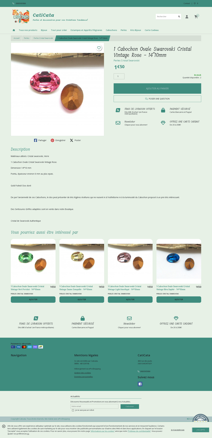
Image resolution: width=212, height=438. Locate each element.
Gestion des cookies (82, 373)
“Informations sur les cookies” (102, 431)
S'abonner (130, 406)
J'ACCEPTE (201, 430)
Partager (42, 140)
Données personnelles (83, 376)
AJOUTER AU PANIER (157, 88)
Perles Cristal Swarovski (43, 38)
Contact (187, 3)
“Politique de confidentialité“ (139, 431)
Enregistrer (60, 140)
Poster (77, 140)
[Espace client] (186, 16)
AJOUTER (33, 299)
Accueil (16, 38)
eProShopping (64, 419)
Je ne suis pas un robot (84, 410)
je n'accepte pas (177, 430)
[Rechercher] (179, 16)
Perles (26, 38)
